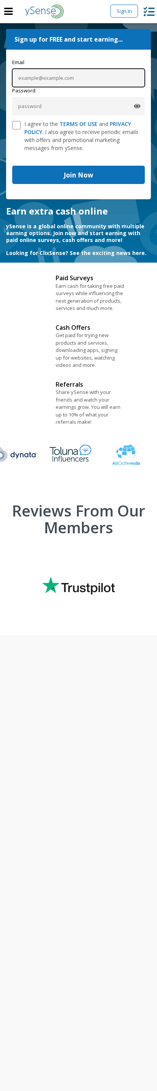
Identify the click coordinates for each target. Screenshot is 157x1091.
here (138, 253)
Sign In (124, 11)
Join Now (78, 175)
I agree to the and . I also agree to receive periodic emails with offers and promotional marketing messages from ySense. (81, 136)
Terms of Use (78, 123)
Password (23, 90)
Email (18, 62)
